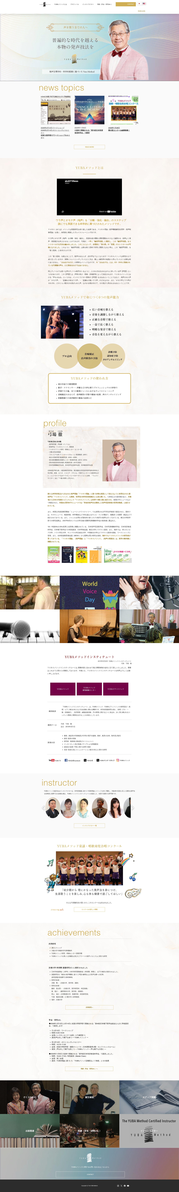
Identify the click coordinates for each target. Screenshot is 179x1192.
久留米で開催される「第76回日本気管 (89, 130)
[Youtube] (128, 1186)
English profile (141, 11)
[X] (121, 1186)
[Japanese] (139, 3)
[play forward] (132, 808)
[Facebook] (125, 1186)
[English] (144, 3)
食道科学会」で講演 (82, 133)
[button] (105, 4)
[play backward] (43, 808)
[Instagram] (118, 1186)
